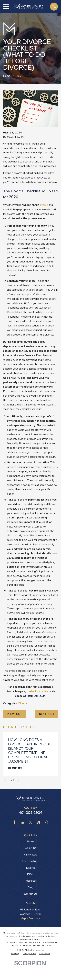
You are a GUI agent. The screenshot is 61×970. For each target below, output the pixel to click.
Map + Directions (30, 918)
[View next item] (18, 780)
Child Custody (30, 861)
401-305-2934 (30, 812)
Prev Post (14, 714)
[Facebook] (14, 822)
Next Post (46, 714)
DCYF (30, 874)
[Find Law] (46, 822)
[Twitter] (30, 822)
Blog (30, 887)
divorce (43, 205)
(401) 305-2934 (36, 696)
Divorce (22, 703)
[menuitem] (15, 953)
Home (30, 841)
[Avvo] (38, 822)
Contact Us (30, 894)
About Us (30, 848)
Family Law (30, 854)
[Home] (29, 6)
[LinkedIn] (22, 822)
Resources (31, 880)
